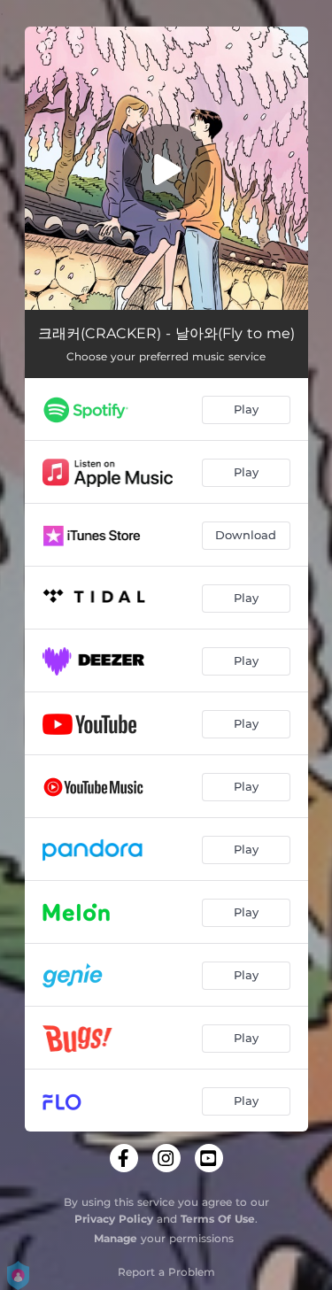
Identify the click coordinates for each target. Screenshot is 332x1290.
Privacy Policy (113, 1218)
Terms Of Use (218, 1218)
